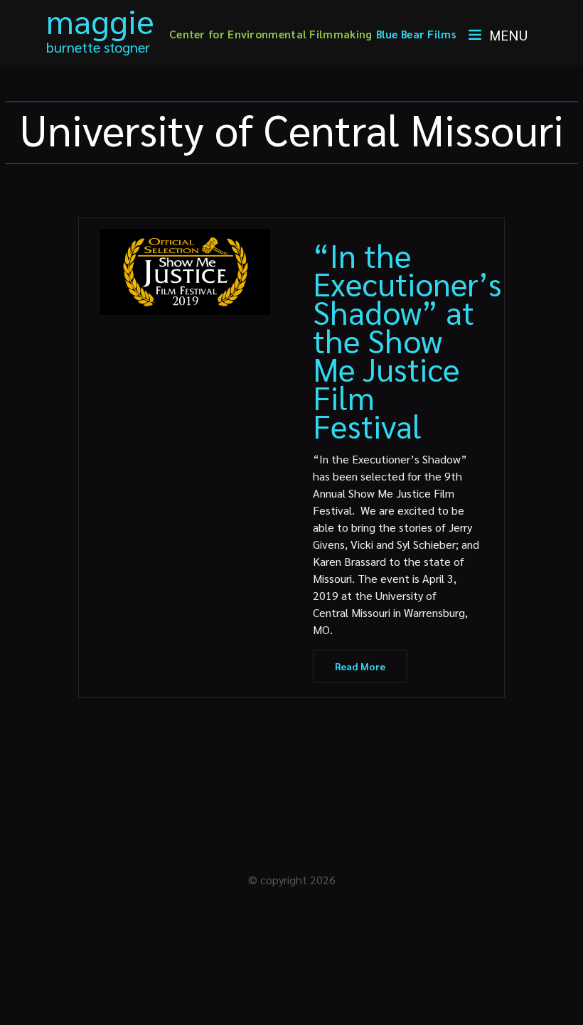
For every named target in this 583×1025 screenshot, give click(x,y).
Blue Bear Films (416, 34)
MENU (508, 35)
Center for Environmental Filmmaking (271, 34)
